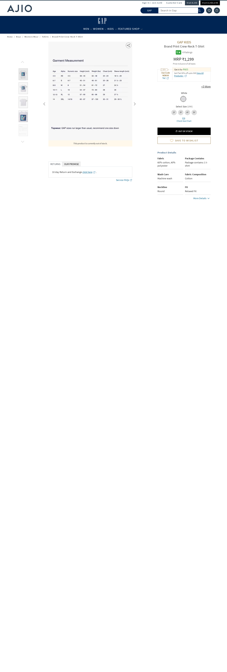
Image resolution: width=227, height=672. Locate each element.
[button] (209, 10)
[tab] (23, 74)
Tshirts (45, 36)
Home (10, 36)
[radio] (183, 101)
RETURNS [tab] (55, 164)
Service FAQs (122, 180)
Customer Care (174, 2)
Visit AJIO (192, 2)
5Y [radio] (194, 112)
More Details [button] (199, 198)
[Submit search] (201, 10)
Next (134, 103)
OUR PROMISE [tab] (71, 164)
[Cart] (217, 10)
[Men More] (91, 29)
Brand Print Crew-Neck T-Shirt (67, 36)
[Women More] (105, 29)
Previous (43, 103)
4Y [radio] (187, 112)
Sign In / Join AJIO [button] (152, 2)
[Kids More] (116, 29)
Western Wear (31, 36)
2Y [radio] (174, 112)
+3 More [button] (206, 86)
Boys (18, 36)
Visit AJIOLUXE (210, 2)
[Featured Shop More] (142, 29)
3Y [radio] (181, 112)
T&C (164, 78)
